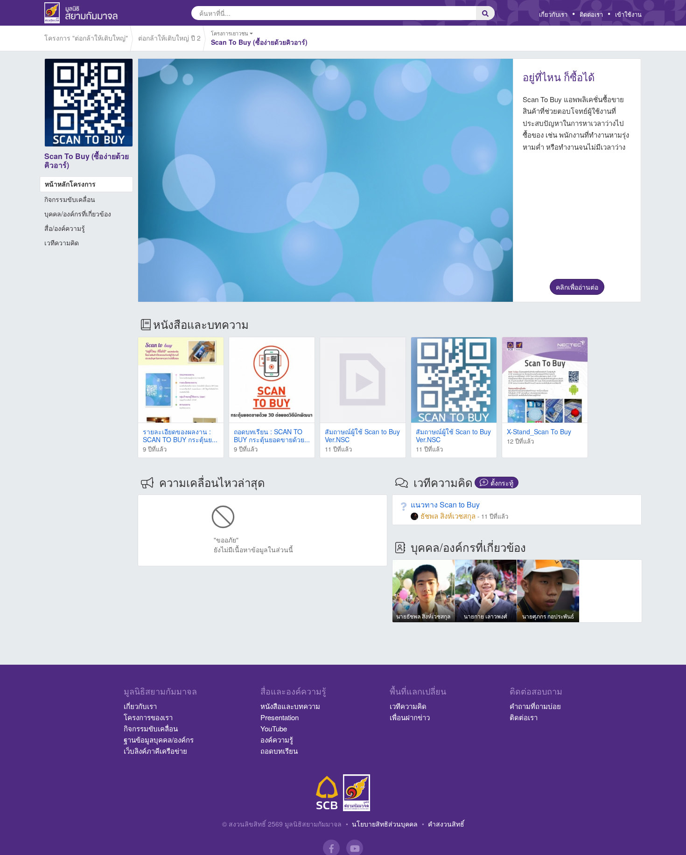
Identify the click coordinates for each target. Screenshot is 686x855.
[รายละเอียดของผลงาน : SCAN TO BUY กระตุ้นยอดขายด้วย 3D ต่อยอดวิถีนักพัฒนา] (181, 380)
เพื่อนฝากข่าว (410, 717)
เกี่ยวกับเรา (553, 14)
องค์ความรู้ (276, 739)
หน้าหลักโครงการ (70, 183)
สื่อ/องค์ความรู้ (64, 228)
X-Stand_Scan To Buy (539, 431)
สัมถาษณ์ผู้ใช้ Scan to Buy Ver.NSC (362, 435)
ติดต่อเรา (591, 14)
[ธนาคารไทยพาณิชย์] (327, 793)
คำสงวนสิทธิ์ (446, 823)
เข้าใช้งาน (628, 14)
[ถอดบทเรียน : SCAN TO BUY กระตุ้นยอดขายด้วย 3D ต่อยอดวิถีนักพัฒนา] (272, 380)
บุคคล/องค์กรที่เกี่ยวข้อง (77, 213)
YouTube (273, 728)
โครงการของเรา (148, 717)
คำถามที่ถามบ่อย (535, 706)
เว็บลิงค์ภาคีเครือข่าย (155, 751)
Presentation (279, 717)
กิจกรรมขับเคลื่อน (69, 199)
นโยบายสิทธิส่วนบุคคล (385, 823)
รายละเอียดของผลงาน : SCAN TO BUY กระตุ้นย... (180, 435)
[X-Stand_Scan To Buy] (545, 380)
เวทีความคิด (61, 242)
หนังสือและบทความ (290, 706)
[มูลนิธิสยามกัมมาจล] (356, 792)
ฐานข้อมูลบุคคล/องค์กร (159, 739)
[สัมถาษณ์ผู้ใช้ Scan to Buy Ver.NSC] (363, 380)
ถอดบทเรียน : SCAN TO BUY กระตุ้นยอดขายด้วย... (272, 435)
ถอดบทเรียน (279, 751)
